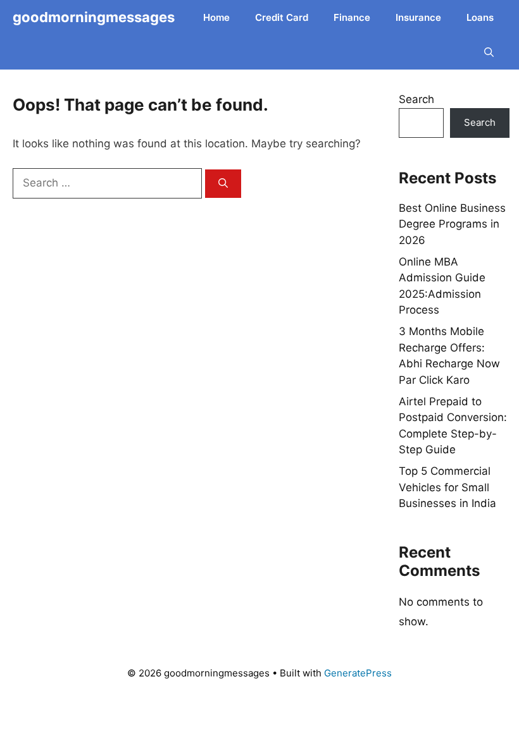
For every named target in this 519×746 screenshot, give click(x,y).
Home (216, 17)
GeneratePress (358, 673)
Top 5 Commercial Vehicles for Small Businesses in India (447, 487)
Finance (352, 17)
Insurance (418, 17)
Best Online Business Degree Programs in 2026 (452, 224)
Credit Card (281, 17)
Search (416, 99)
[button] (489, 52)
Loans (480, 17)
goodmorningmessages (94, 17)
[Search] (223, 183)
